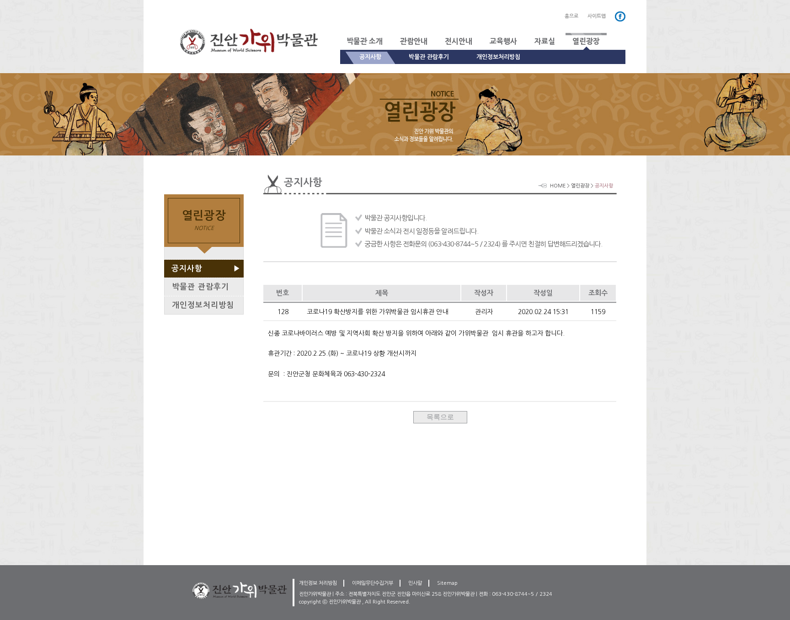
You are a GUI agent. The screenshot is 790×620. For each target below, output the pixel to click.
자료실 (544, 41)
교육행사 (503, 41)
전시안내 (458, 41)
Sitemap (447, 583)
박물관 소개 (365, 41)
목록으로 (440, 417)
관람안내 (413, 41)
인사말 (415, 583)
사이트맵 (596, 16)
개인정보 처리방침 (318, 583)
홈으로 (571, 16)
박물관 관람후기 (429, 57)
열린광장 (586, 41)
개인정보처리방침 (498, 57)
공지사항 (370, 57)
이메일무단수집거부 (372, 583)
